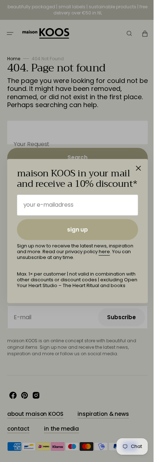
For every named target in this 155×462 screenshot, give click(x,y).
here (104, 251)
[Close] (138, 168)
